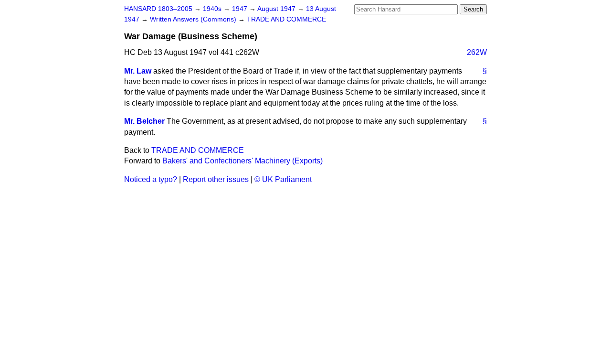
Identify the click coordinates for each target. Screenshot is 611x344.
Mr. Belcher (144, 121)
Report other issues (216, 179)
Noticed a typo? (150, 179)
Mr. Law (137, 71)
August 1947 (277, 8)
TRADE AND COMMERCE (286, 19)
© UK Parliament (283, 179)
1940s (213, 8)
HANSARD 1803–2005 (158, 8)
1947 (240, 8)
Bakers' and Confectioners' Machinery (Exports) (242, 161)
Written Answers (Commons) (194, 19)
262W (477, 52)
